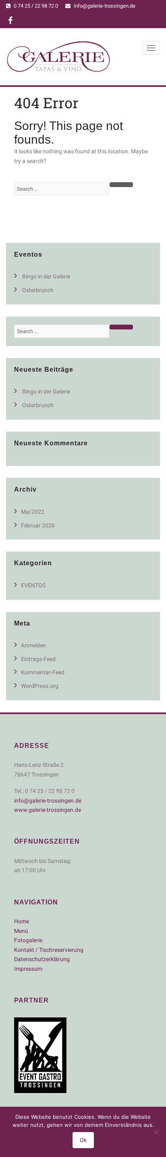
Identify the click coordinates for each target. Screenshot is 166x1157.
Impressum (28, 969)
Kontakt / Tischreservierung (48, 950)
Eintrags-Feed (38, 659)
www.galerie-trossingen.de (47, 810)
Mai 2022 (32, 512)
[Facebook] (10, 21)
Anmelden (33, 645)
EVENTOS (33, 585)
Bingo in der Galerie (46, 276)
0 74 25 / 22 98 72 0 (36, 6)
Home (21, 921)
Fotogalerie (28, 940)
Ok (83, 1140)
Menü (21, 931)
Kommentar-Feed (42, 672)
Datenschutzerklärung (42, 959)
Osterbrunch (38, 290)
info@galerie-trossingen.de (104, 6)
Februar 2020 (38, 525)
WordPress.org (39, 686)
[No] (156, 1132)
